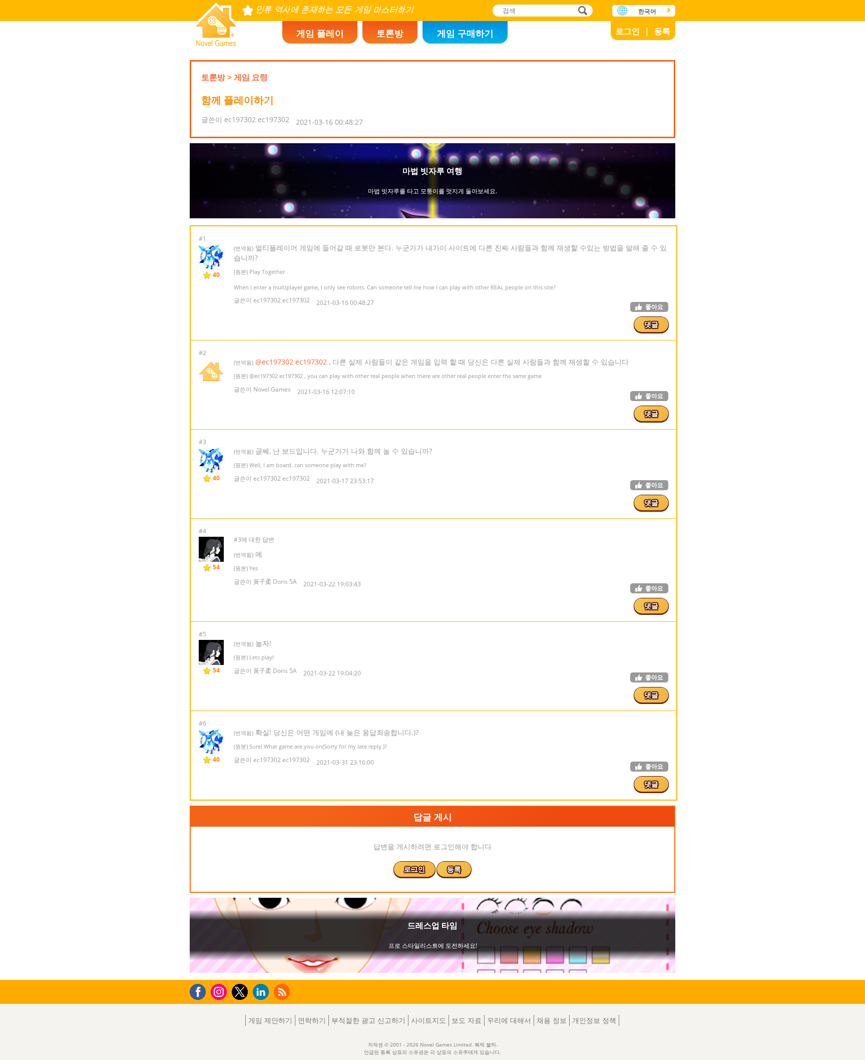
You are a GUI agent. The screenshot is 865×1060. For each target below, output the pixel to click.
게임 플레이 (320, 33)
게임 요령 (251, 77)
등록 (662, 31)
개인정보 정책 (594, 1020)
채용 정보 (552, 1020)
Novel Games (216, 21)
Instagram (220, 991)
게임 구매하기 (465, 33)
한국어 (647, 11)
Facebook (200, 990)
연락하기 (312, 1020)
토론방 (389, 33)
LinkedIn (262, 992)
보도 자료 (467, 1020)
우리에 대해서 (509, 1020)
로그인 (628, 31)
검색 (581, 11)
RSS (283, 991)
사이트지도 (428, 1020)
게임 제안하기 (270, 1020)
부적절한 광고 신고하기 (368, 1020)
